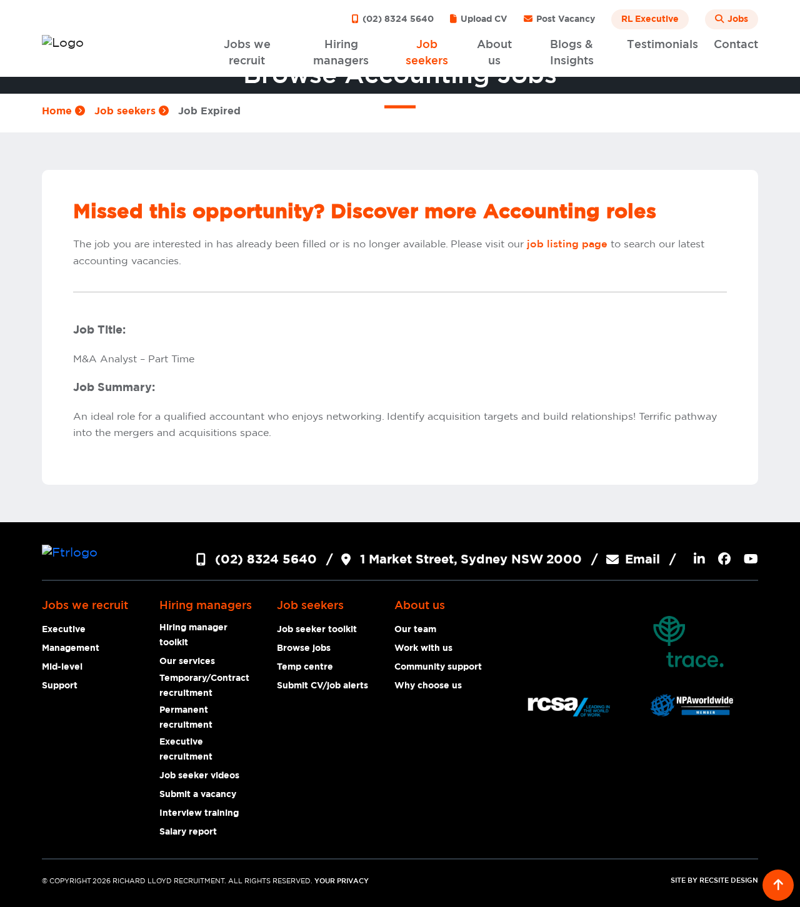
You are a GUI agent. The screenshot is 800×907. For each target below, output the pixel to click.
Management (70, 648)
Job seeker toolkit (317, 629)
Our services (187, 661)
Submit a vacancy (197, 794)
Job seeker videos (199, 775)
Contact (736, 45)
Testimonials (662, 45)
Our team (415, 629)
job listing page (567, 244)
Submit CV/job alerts (322, 685)
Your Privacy (341, 881)
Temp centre (305, 667)
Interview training (199, 813)
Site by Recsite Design (714, 881)
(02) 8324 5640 (397, 19)
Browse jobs (304, 648)
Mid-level (62, 667)
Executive (64, 629)
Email (642, 559)
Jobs (736, 19)
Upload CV (483, 19)
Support (60, 685)
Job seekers (126, 111)
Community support (438, 667)
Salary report (188, 832)
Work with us (423, 648)
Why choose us (428, 685)
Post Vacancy (564, 19)
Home (58, 111)
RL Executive (650, 19)
